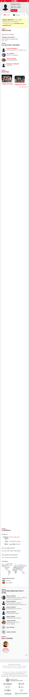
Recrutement (22, 673)
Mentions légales (4, 676)
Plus (26, 655)
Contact (6, 673)
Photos (18, 15)
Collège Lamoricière (8, 37)
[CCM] (21, 684)
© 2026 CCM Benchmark (22, 676)
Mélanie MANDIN (11, 58)
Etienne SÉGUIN (10, 596)
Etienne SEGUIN (10, 601)
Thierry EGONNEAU (11, 48)
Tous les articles (12, 673)
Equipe (13, 672)
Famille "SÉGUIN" (11, 632)
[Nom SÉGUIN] (4, 627)
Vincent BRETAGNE (5, 649)
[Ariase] (8, 693)
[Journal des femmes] (8, 684)
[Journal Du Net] (8, 687)
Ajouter (14, 10)
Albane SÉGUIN (10, 616)
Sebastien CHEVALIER (12, 64)
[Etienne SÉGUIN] (5, 7)
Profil (8, 15)
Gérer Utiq (25, 674)
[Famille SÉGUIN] (4, 632)
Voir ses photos (23, 87)
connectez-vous (7, 23)
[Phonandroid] (21, 694)
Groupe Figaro (12, 676)
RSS (17, 673)
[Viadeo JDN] (21, 690)
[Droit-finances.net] (21, 687)
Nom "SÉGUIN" (10, 627)
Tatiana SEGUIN (10, 620)
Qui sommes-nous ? (6, 672)
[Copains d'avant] (8, 690)
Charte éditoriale (18, 672)
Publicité (25, 672)
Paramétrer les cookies (17, 674)
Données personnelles (6, 674)
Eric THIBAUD (10, 53)
